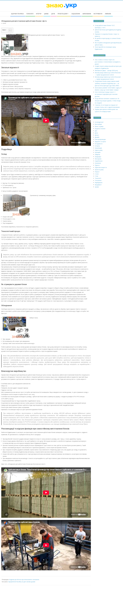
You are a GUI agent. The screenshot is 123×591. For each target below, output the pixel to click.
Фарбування (98, 182)
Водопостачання (100, 128)
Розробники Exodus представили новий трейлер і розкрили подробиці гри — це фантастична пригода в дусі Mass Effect (107, 83)
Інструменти (98, 144)
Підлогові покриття (101, 167)
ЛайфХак (97, 154)
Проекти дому (99, 169)
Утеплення (98, 180)
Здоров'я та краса (100, 141)
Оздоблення (98, 161)
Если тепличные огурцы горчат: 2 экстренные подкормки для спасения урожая (106, 94)
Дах (96, 131)
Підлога (97, 165)
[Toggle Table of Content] (9, 30)
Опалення (98, 163)
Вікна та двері (99, 126)
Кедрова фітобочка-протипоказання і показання (24, 579)
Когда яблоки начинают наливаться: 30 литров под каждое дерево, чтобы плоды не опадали (107, 101)
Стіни (96, 176)
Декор (97, 135)
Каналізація (98, 148)
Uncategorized (99, 122)
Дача (96, 133)
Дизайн (97, 137)
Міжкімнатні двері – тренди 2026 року (106, 70)
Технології (98, 178)
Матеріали (98, 159)
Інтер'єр (97, 146)
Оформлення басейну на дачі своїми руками (21, 582)
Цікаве (4, 23)
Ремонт (97, 172)
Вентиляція (98, 124)
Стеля (97, 174)
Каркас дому (98, 150)
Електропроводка (100, 139)
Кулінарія (97, 152)
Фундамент (98, 185)
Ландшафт (98, 157)
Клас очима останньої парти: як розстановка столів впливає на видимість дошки (107, 62)
